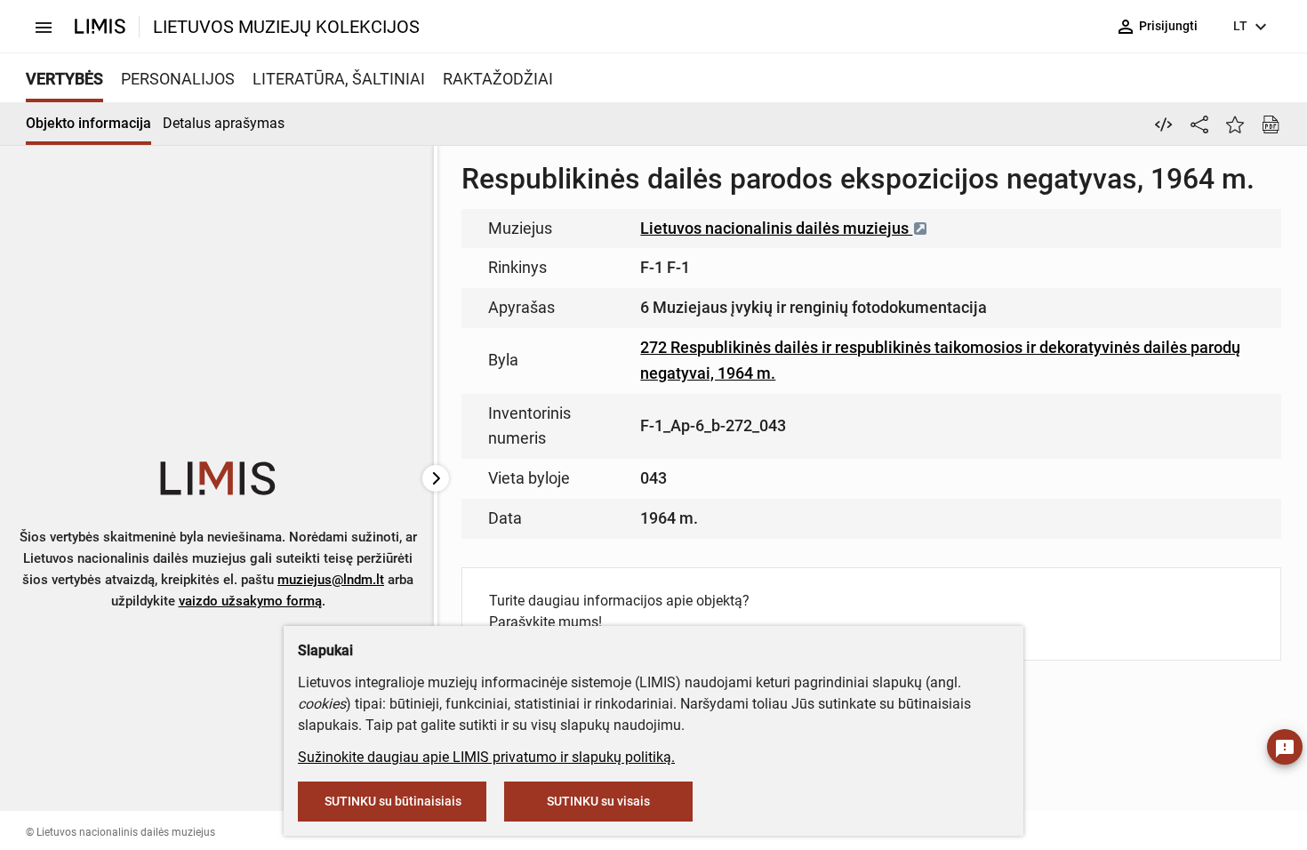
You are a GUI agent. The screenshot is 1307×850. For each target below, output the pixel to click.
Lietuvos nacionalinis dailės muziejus (776, 228)
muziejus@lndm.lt (330, 580)
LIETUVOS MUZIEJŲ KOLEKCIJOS (286, 26)
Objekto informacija (88, 123)
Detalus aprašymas (224, 123)
